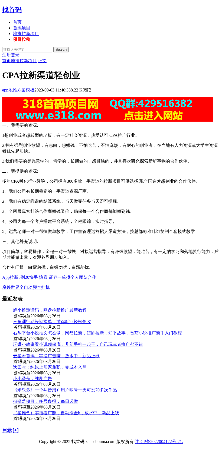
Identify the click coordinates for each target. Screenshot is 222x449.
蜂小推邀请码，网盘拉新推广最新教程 (50, 310)
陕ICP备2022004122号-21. (159, 441)
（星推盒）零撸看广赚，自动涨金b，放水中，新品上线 (66, 412)
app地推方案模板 (18, 90)
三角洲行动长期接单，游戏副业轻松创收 (52, 321)
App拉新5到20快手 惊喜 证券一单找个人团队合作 (49, 277)
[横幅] (107, 120)
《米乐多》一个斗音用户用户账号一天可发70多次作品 (65, 390)
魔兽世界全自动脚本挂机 (26, 287)
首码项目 (21, 28)
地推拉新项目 (26, 33)
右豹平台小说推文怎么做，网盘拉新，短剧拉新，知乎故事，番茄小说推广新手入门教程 (97, 333)
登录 (15, 55)
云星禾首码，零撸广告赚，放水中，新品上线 (56, 355)
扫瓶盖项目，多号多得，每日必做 (45, 401)
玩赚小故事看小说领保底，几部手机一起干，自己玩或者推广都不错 (78, 344)
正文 (42, 60)
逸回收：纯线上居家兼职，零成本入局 (50, 367)
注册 (6, 55)
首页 (17, 22)
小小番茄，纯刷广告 (32, 378)
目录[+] (10, 430)
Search (61, 50)
